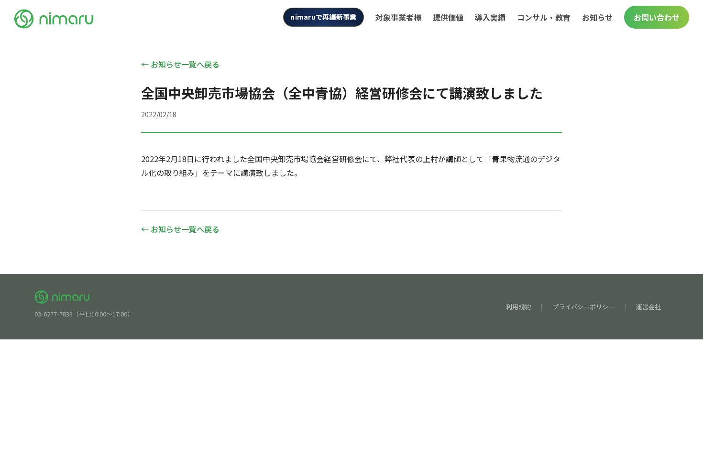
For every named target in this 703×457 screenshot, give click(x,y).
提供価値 (448, 17)
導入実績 (490, 17)
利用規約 (518, 306)
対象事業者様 (398, 17)
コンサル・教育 (544, 17)
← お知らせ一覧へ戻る (180, 64)
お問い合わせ (657, 17)
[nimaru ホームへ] (54, 17)
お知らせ (597, 17)
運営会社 (648, 306)
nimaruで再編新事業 (323, 17)
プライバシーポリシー (583, 306)
